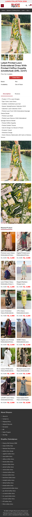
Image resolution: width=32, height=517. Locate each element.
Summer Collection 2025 (18, 106)
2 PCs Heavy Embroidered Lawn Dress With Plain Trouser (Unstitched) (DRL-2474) (23, 312)
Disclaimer (5, 427)
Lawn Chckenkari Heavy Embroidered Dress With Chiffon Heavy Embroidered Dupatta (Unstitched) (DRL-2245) (7, 312)
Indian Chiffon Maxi (8, 446)
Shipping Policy (7, 421)
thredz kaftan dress (8, 462)
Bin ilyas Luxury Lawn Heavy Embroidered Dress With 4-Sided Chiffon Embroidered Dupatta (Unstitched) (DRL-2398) (23, 370)
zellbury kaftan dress (8, 459)
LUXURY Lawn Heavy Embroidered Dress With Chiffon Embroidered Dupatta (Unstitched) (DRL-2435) (7, 399)
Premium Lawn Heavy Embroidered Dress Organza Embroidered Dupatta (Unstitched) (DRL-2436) (8, 254)
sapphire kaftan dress (8, 454)
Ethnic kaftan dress (8, 504)
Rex (16, 82)
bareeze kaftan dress (8, 464)
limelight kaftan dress (8, 480)
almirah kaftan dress (8, 467)
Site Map (5, 435)
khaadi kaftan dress (8, 485)
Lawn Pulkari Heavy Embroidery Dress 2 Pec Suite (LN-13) (7, 283)
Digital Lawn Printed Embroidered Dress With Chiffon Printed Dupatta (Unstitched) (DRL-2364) (7, 341)
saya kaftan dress (7, 456)
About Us (5, 416)
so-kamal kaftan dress (9, 493)
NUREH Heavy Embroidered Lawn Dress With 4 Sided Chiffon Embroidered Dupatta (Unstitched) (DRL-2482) (23, 341)
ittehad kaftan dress (8, 483)
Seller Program (7, 432)
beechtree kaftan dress (9, 477)
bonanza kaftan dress (8, 475)
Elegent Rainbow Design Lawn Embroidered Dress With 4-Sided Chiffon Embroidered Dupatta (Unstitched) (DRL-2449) (23, 283)
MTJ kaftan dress (7, 501)
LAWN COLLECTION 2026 (16, 1)
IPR (3, 429)
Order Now (16, 78)
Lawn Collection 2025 (14, 109)
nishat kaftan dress (8, 469)
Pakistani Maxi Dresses (9, 448)
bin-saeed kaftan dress (9, 496)
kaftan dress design (8, 451)
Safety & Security (7, 424)
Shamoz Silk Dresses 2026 (10, 443)
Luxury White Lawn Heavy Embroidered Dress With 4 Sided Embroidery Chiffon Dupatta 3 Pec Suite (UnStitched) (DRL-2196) (7, 370)
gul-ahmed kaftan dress (9, 491)
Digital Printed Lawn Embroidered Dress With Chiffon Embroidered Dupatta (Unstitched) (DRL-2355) (23, 254)
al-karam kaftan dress (9, 499)
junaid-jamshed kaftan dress (10, 488)
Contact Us (6, 419)
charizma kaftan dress (9, 472)
